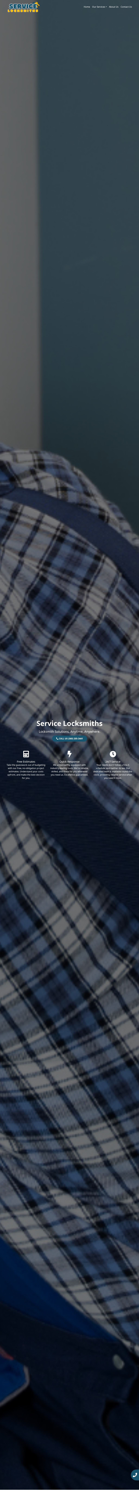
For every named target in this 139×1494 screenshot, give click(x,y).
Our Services (98, 6)
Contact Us (126, 6)
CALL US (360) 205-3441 (70, 738)
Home (87, 6)
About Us (114, 6)
